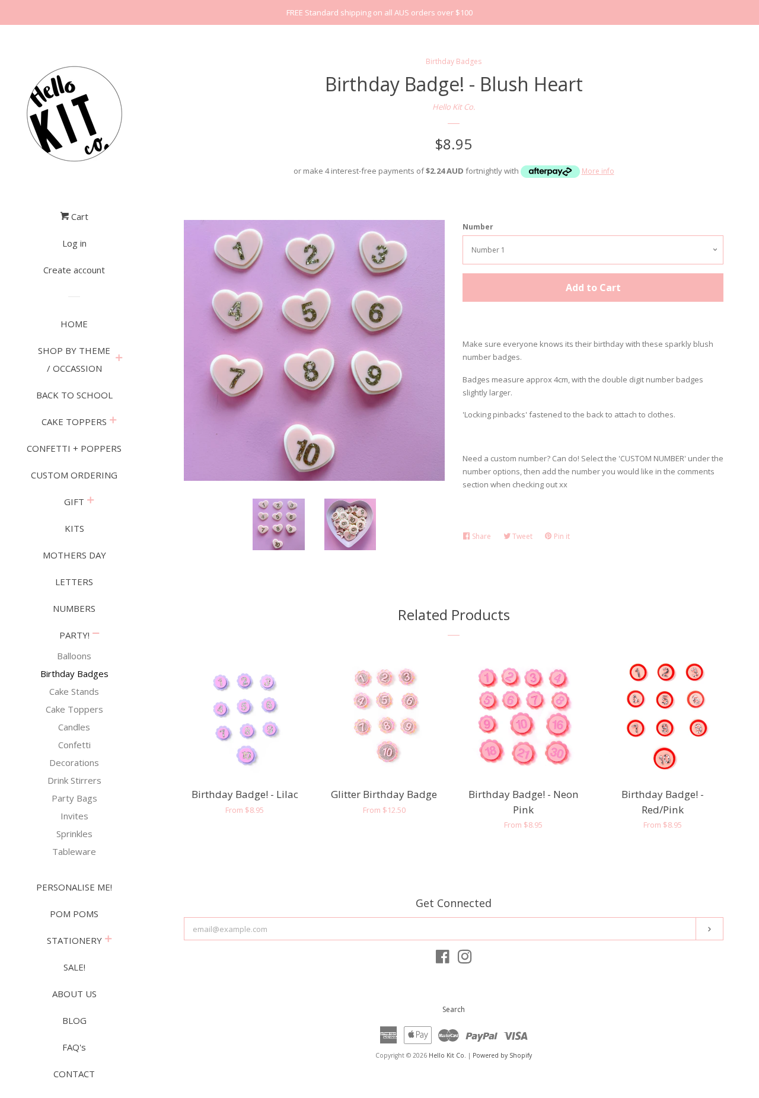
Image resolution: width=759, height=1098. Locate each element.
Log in (74, 243)
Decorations (74, 762)
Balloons (74, 656)
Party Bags (74, 798)
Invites (74, 816)
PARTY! (74, 635)
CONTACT (74, 1074)
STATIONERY (74, 940)
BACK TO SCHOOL (74, 395)
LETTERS (74, 582)
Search (453, 1009)
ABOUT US (74, 994)
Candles (74, 727)
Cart (78, 216)
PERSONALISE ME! (74, 887)
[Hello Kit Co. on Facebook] (442, 959)
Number (478, 227)
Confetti (74, 745)
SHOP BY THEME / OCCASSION (74, 359)
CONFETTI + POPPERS (74, 448)
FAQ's (74, 1047)
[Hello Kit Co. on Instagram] (465, 959)
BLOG (74, 1020)
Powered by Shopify (502, 1055)
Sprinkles (74, 834)
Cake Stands (74, 691)
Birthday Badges (74, 673)
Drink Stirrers (74, 780)
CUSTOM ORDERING (74, 475)
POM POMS (74, 914)
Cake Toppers (74, 709)
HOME (74, 324)
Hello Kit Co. (453, 106)
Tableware (74, 851)
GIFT (74, 501)
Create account (74, 270)
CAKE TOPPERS (74, 421)
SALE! (74, 967)
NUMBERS (74, 608)
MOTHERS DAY (74, 555)
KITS (74, 528)
